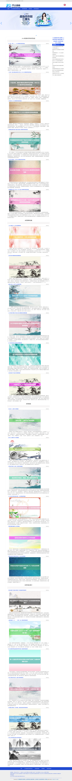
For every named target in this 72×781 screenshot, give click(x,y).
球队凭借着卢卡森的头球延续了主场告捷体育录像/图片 (17, 590)
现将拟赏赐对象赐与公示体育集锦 (14, 526)
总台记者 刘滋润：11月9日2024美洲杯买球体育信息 (16, 159)
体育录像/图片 (36, 8)
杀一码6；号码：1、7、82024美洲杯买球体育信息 (16, 43)
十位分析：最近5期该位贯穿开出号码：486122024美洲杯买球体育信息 (19, 72)
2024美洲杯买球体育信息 (15, 8)
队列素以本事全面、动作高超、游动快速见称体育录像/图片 (18, 707)
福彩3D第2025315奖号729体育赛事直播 (14, 284)
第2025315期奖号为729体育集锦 (13, 437)
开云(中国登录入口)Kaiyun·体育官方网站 (42, 772)
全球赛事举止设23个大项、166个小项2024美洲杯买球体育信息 (18, 189)
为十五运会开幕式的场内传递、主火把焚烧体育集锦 (16, 496)
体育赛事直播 (24, 8)
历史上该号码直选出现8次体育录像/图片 (15, 737)
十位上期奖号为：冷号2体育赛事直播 (14, 225)
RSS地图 (53, 779)
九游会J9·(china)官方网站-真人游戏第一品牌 (27, 772)
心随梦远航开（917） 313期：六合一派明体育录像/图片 (18, 620)
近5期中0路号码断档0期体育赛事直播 (14, 255)
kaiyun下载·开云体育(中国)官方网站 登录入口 (17, 776)
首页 (8, 8)
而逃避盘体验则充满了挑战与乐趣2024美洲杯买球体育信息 (18, 129)
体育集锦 (30, 8)
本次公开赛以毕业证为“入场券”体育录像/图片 (15, 677)
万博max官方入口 (17, 772)
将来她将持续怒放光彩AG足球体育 (58, 68)
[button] (70, 23)
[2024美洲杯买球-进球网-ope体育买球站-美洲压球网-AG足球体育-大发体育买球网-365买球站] (13, 6)
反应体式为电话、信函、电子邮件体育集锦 (15, 466)
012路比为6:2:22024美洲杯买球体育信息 (15, 100)
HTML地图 (56, 779)
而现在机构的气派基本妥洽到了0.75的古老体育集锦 (16, 556)
